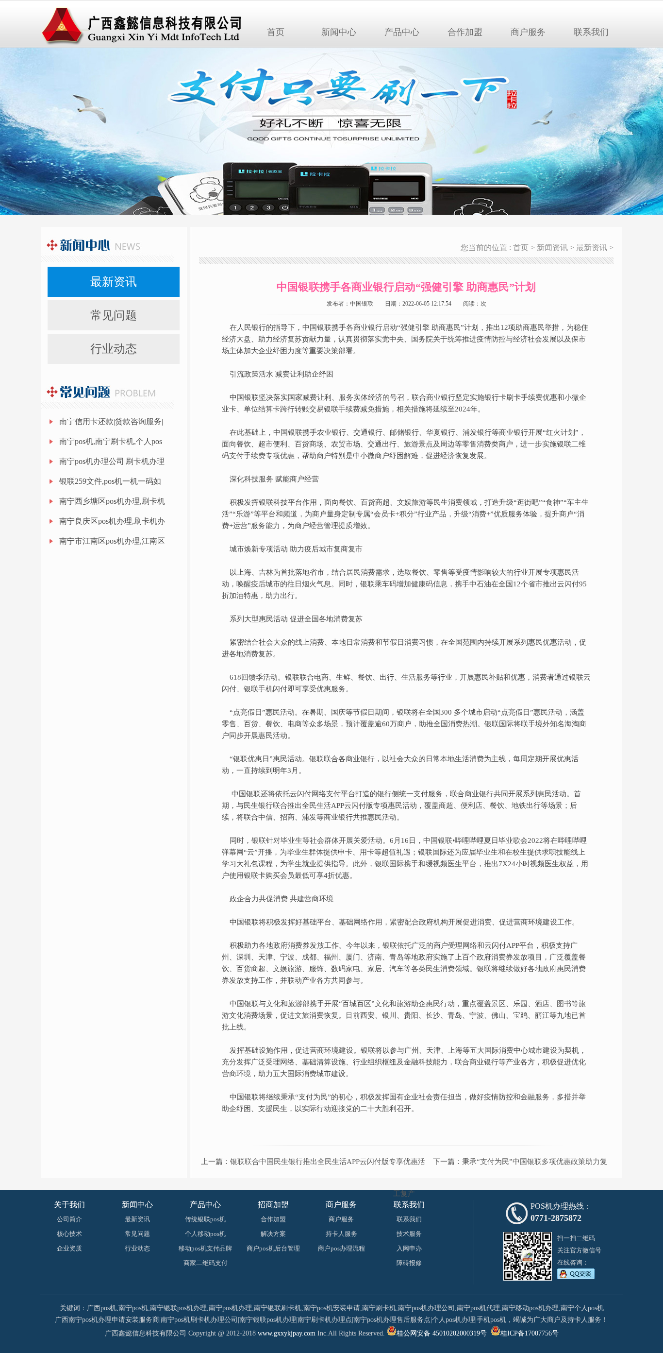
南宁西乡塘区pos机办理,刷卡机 (112, 501)
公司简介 (69, 1219)
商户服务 (528, 32)
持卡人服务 (341, 1233)
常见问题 (113, 315)
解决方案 (273, 1233)
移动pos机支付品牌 (205, 1248)
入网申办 (409, 1248)
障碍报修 (409, 1263)
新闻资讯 (552, 247)
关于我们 (69, 1204)
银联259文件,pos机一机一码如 (110, 481)
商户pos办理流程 (341, 1248)
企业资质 (69, 1248)
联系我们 (591, 32)
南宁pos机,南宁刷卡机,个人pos (110, 441)
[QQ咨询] (576, 1277)
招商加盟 (273, 1204)
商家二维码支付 (205, 1263)
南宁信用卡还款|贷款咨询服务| (111, 421)
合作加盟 (465, 32)
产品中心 (401, 32)
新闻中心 (338, 32)
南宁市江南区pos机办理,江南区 (112, 541)
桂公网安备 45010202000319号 (442, 1333)
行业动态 (113, 349)
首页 (275, 32)
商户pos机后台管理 (273, 1248)
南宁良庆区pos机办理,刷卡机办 (112, 521)
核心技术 (69, 1233)
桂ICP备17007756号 (529, 1333)
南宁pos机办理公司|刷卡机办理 (112, 461)
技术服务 (409, 1233)
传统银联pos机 (205, 1219)
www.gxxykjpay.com (286, 1333)
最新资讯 (113, 281)
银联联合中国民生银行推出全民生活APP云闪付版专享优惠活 (327, 1161)
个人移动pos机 (205, 1233)
